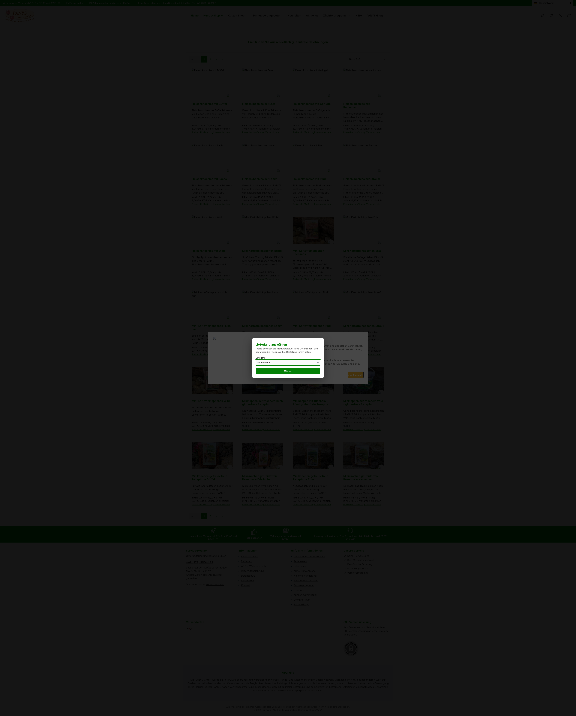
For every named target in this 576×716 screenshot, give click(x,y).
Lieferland (261, 358)
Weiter (288, 371)
